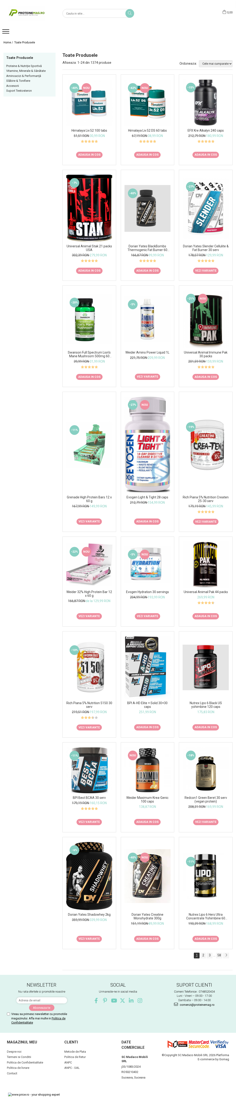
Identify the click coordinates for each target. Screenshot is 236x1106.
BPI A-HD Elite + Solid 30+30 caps (147, 705)
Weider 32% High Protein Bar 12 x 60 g (89, 593)
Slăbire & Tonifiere (18, 80)
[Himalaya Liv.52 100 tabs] (89, 103)
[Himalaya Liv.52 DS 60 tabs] (147, 103)
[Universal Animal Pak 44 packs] (206, 564)
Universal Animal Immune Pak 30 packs (205, 354)
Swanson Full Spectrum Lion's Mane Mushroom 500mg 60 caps (89, 354)
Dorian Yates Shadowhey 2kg (89, 914)
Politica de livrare (18, 1068)
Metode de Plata (75, 1051)
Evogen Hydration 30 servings (147, 592)
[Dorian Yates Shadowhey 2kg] (89, 876)
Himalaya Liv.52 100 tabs (89, 130)
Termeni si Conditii (19, 1057)
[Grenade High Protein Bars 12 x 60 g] (89, 445)
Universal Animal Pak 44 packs (206, 592)
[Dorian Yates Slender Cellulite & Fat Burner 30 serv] (206, 208)
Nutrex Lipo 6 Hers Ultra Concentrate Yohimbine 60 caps (205, 916)
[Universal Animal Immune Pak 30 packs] (206, 319)
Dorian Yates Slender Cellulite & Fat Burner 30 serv (206, 248)
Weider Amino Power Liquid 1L (147, 352)
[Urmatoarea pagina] (226, 955)
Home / (8, 42)
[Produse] (6, 32)
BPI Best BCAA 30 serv (89, 798)
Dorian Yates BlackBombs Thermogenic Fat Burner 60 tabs (147, 248)
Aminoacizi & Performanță (23, 76)
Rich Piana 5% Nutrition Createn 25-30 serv (206, 499)
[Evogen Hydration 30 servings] (147, 564)
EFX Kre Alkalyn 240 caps (206, 130)
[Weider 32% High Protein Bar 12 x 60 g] (89, 564)
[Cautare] (129, 13)
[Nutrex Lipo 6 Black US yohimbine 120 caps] (206, 667)
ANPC (68, 1062)
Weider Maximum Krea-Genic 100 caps (147, 799)
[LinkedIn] (131, 1001)
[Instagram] (140, 1001)
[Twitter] (122, 1001)
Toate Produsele (24, 42)
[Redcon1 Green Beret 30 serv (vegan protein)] (206, 770)
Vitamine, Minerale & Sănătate (26, 71)
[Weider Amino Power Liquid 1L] (147, 319)
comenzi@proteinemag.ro (197, 1004)
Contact (12, 1073)
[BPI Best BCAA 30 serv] (89, 770)
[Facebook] (96, 1001)
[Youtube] (114, 1001)
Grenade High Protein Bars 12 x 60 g (89, 499)
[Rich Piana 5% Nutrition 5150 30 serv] (89, 667)
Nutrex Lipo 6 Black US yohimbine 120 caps (206, 705)
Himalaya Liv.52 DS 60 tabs (147, 130)
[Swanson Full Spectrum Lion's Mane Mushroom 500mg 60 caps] (89, 319)
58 (219, 955)
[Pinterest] (105, 1001)
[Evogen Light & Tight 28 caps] (147, 445)
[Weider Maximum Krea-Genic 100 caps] (147, 770)
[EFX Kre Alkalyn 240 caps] (206, 102)
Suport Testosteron (19, 90)
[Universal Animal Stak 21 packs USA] (89, 208)
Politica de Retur (75, 1057)
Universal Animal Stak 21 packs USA (89, 248)
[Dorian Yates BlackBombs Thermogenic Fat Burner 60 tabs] (147, 208)
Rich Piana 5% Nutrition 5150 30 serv (89, 705)
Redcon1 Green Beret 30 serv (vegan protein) (206, 799)
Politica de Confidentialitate (25, 1062)
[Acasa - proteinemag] (26, 13)
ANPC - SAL (72, 1068)
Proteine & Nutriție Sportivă (24, 66)
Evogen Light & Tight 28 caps (147, 497)
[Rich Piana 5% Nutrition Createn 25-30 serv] (206, 445)
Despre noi (14, 1051)
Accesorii (12, 86)
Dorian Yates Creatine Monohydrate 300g (147, 916)
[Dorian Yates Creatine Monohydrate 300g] (147, 876)
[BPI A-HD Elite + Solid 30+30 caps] (147, 667)
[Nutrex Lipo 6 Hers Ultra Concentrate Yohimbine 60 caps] (206, 876)
